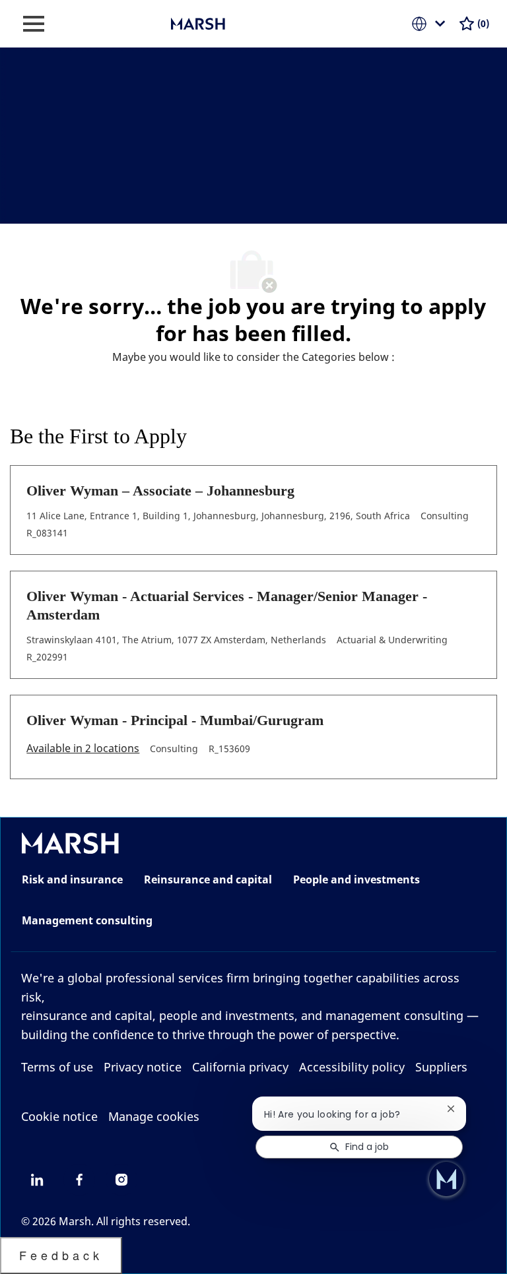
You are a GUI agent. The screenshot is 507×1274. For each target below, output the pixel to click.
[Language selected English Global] (431, 23)
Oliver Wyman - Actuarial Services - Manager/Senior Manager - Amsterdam (226, 605)
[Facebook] (79, 1179)
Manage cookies (153, 1116)
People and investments (356, 879)
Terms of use (57, 1067)
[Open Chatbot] (446, 1179)
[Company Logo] (237, 23)
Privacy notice (143, 1067)
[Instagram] (121, 1179)
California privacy (240, 1067)
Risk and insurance (72, 879)
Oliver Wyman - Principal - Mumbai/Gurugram (174, 720)
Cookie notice (59, 1116)
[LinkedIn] (37, 1179)
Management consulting (87, 920)
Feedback (61, 1254)
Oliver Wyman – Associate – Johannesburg (160, 490)
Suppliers (441, 1067)
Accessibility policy (352, 1067)
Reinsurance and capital (208, 879)
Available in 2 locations (82, 749)
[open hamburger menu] (34, 24)
